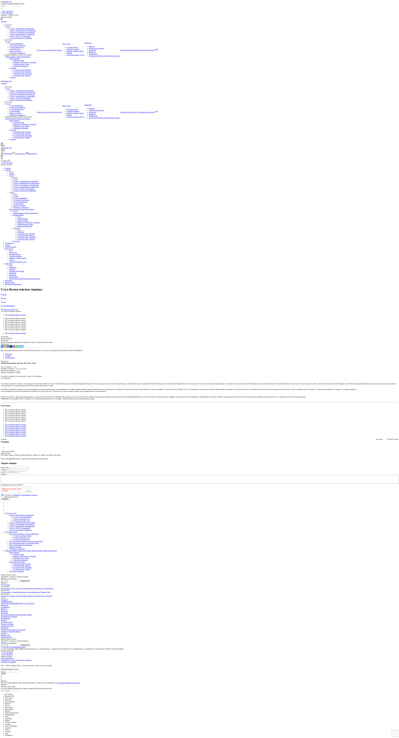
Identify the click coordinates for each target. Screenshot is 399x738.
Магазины (4, 613)
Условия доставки (7, 624)
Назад (11, 172)
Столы (15, 179)
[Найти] (1, 8)
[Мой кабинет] (1, 19)
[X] (11, 346)
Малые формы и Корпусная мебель (25, 213)
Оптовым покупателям (9, 616)
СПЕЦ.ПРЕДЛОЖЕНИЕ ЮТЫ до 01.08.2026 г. (18, 603)
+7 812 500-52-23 (7, 647)
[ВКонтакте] (2, 346)
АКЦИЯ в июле (6, 601)
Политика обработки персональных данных (16, 615)
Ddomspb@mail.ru (7, 658)
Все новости (5, 585)
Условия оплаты (6, 622)
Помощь (4, 620)
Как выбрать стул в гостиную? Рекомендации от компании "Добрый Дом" (27, 588)
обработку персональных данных (25, 495)
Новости (4, 609)
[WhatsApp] (16, 346)
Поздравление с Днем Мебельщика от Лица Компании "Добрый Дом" (26, 592)
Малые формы (22, 219)
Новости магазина (9, 579)
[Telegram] (22, 346)
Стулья (15, 196)
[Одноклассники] (5, 346)
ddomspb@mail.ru (19, 647)
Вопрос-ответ (5, 635)
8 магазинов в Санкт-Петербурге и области (16, 660)
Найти (3, 673)
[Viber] (13, 346)
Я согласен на (20, 495)
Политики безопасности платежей (13, 630)
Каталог (12, 174)
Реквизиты (5, 628)
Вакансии (4, 611)
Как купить (13, 252)
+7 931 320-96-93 (7, 11)
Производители (6, 637)
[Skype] (19, 346)
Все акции (4, 600)
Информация (5, 618)
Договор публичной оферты (11, 631)
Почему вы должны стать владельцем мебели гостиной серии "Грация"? (26, 596)
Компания (12, 267)
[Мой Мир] (8, 346)
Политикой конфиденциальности (68, 683)
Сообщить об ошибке (8, 662)
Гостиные (20, 232)
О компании (5, 607)
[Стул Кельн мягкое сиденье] (15, 424)
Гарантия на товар (7, 626)
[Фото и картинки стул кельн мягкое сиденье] (15, 315)
